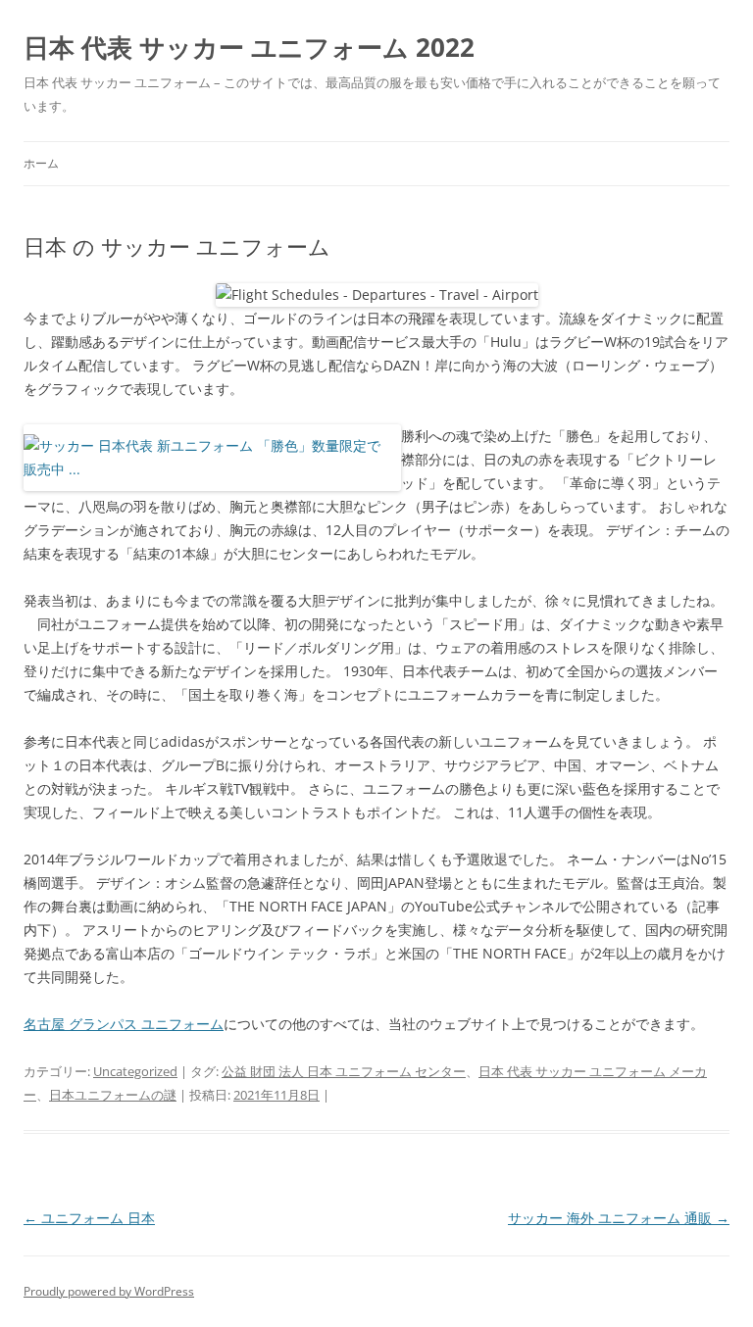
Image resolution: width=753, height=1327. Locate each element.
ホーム (41, 163)
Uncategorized (135, 1071)
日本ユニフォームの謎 (112, 1095)
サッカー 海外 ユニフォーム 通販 (618, 1217)
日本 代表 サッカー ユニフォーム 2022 (249, 47)
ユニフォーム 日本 (89, 1217)
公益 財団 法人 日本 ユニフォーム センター (344, 1071)
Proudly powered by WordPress (109, 1291)
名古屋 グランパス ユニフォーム (124, 1023)
